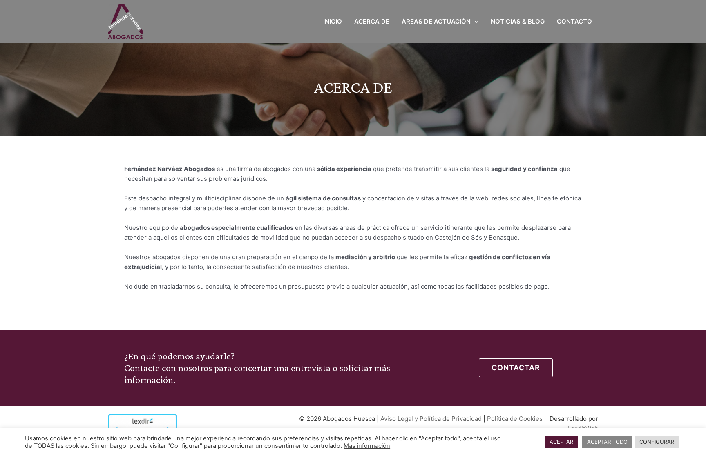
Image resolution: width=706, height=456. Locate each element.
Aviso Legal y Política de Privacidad (431, 419)
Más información (367, 445)
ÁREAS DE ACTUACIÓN (436, 21)
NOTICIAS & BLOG (518, 21)
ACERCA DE (371, 21)
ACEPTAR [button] (561, 441)
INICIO (332, 21)
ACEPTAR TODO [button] (607, 441)
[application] (474, 21)
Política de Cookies (515, 419)
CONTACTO (574, 21)
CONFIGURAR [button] (656, 441)
